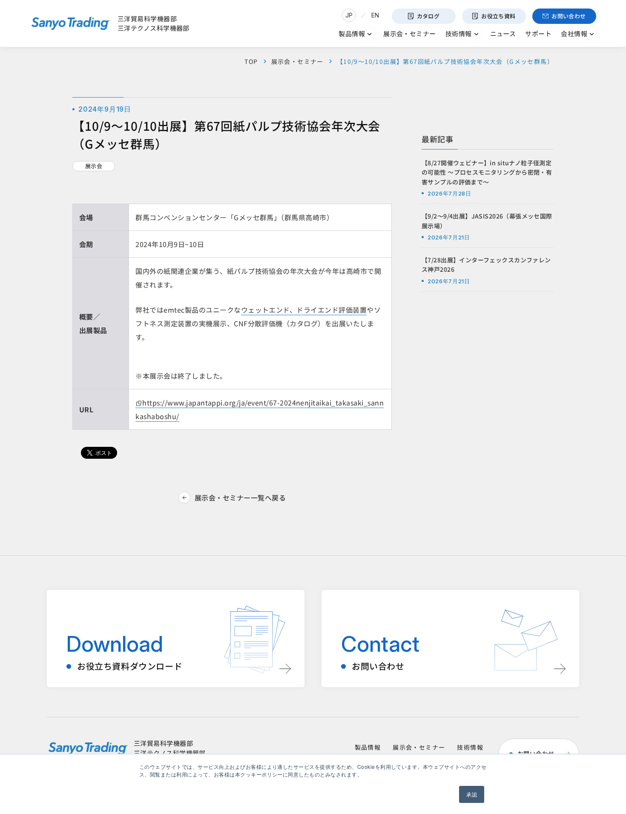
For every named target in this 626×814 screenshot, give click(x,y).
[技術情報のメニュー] (476, 34)
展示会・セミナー (297, 61)
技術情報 (470, 747)
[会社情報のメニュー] (591, 34)
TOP (251, 61)
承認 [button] (471, 794)
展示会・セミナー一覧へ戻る (240, 497)
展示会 (94, 166)
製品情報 (368, 747)
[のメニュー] (369, 34)
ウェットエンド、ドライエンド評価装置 (304, 310)
